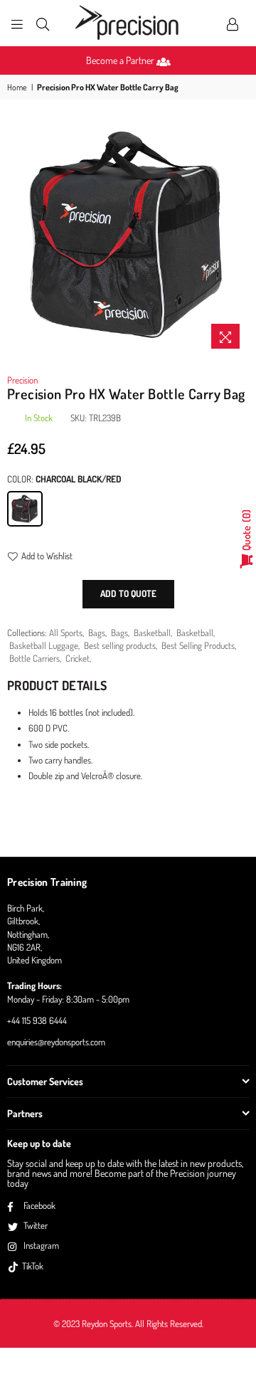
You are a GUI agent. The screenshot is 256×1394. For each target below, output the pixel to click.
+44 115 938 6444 (37, 1020)
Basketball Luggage (43, 645)
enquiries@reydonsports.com (56, 1041)
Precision (22, 380)
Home (17, 87)
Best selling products (120, 645)
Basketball (152, 632)
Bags (96, 632)
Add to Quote (128, 593)
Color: (64, 479)
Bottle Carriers (34, 658)
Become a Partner (121, 60)
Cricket (77, 658)
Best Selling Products (198, 645)
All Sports (65, 632)
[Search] (42, 23)
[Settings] (232, 23)
